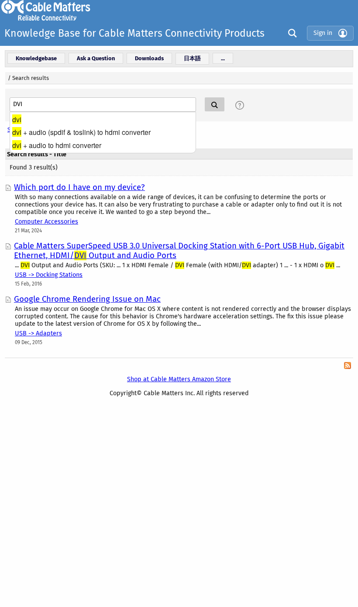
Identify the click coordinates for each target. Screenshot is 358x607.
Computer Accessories (46, 221)
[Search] (290, 33)
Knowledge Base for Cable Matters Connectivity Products (134, 33)
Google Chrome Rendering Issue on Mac (87, 299)
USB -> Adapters (38, 333)
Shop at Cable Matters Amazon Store (179, 379)
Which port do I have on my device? (79, 187)
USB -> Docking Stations (49, 275)
